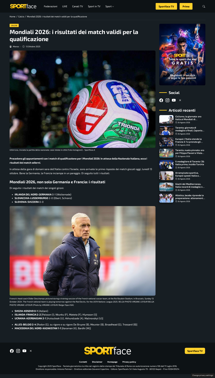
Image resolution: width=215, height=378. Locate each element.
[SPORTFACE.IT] (23, 5)
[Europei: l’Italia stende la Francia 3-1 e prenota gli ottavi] (166, 142)
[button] (204, 6)
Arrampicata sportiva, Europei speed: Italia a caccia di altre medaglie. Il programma (188, 176)
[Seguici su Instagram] (167, 100)
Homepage (112, 362)
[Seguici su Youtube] (174, 100)
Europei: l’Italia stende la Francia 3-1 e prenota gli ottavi (188, 142)
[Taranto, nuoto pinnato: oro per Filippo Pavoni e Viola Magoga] (166, 153)
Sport (108, 6)
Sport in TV (94, 6)
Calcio (14, 25)
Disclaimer (97, 362)
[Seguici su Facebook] (161, 100)
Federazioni (50, 6)
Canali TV (77, 6)
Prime (186, 6)
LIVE (64, 6)
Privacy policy (129, 362)
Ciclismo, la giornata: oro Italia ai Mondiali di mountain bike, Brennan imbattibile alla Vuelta (188, 120)
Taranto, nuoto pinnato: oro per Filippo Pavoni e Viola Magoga (189, 153)
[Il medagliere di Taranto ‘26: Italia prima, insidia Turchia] (166, 164)
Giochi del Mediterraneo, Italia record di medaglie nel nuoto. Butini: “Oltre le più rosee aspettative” (190, 188)
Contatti (83, 362)
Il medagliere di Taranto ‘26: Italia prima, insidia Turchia (189, 163)
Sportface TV (166, 6)
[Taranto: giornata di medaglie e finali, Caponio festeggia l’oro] (166, 130)
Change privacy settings (202, 375)
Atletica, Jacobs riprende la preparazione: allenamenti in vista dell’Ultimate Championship (189, 199)
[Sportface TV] (182, 54)
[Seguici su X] (180, 100)
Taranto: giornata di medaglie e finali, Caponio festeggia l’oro (188, 130)
